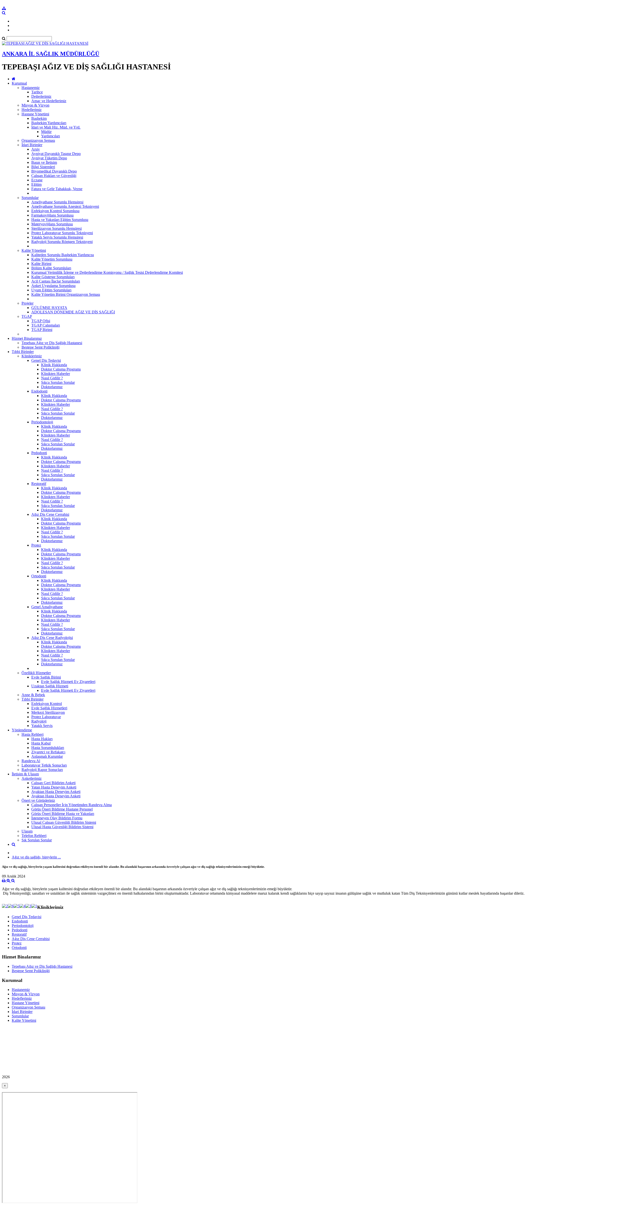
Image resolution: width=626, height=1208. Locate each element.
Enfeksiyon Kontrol (46, 704)
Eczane (37, 180)
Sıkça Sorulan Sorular (58, 382)
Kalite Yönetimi (34, 250)
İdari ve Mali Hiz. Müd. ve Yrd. (55, 127)
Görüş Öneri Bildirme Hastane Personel (62, 809)
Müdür (46, 132)
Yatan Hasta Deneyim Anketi (53, 787)
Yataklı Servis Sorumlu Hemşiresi (57, 237)
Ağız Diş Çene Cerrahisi (50, 514)
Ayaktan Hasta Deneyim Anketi (55, 792)
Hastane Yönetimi (35, 114)
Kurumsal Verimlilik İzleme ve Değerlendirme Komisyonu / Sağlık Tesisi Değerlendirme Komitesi (107, 272)
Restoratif (38, 484)
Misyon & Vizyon (35, 105)
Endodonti (39, 391)
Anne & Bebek (33, 695)
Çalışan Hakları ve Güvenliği (53, 176)
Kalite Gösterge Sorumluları (53, 277)
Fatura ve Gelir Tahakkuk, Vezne (56, 189)
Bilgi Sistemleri (43, 167)
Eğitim (36, 184)
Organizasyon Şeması (38, 140)
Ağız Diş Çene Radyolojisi (52, 638)
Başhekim (39, 118)
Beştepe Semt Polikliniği (40, 347)
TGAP (27, 316)
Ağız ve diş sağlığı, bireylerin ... (36, 857)
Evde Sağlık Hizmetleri (49, 708)
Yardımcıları (50, 136)
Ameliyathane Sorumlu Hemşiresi (57, 202)
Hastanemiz (31, 88)
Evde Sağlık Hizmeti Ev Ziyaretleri (68, 682)
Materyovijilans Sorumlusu (52, 224)
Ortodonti (38, 576)
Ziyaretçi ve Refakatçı (48, 752)
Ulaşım (27, 831)
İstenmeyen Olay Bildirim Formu (56, 818)
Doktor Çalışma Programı (61, 369)
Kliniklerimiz (32, 356)
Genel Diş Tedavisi (46, 360)
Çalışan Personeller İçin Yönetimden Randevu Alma (71, 805)
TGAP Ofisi (40, 321)
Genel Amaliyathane (47, 607)
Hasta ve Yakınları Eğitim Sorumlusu (59, 220)
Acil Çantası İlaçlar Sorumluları (55, 281)
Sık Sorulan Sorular (37, 840)
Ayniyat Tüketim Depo (49, 158)
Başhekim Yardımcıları (48, 123)
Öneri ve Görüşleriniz (38, 800)
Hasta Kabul (41, 743)
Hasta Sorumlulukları (47, 748)
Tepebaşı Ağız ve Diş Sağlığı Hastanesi (52, 343)
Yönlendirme (22, 730)
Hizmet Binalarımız (27, 338)
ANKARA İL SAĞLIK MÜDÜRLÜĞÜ (50, 54)
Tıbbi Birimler (23, 352)
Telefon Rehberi (34, 836)
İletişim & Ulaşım (25, 774)
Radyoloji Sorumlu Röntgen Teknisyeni (62, 242)
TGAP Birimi (41, 330)
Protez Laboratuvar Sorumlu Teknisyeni (62, 233)
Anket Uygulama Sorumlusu (53, 286)
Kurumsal (19, 83)
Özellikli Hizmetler (36, 673)
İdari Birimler (32, 145)
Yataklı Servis (42, 726)
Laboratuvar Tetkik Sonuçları (44, 765)
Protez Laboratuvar (46, 717)
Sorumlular (30, 198)
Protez (36, 545)
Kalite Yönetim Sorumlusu (51, 259)
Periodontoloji (42, 422)
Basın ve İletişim (44, 162)
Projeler (28, 303)
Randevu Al (31, 761)
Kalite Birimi (41, 264)
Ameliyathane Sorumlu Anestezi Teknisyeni (65, 206)
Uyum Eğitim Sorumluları (51, 290)
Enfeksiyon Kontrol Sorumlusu (55, 211)
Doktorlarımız (52, 387)
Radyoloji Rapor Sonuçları (42, 770)
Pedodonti (39, 453)
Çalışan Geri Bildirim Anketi (53, 783)
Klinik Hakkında (54, 365)
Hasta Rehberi (33, 734)
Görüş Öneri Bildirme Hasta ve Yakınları (62, 814)
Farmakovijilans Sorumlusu (52, 215)
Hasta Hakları (42, 739)
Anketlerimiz (32, 778)
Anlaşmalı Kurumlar (47, 756)
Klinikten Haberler (55, 374)
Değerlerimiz (41, 96)
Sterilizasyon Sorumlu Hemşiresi (56, 228)
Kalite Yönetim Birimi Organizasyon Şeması (65, 294)
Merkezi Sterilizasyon (48, 712)
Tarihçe (37, 92)
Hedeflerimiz (32, 110)
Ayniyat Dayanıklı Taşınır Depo (56, 154)
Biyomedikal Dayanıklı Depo (54, 171)
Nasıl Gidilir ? (52, 378)
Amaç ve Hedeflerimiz (48, 101)
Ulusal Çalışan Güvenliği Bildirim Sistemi (63, 822)
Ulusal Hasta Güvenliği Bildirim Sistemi (62, 827)
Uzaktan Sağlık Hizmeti (49, 686)
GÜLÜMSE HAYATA (49, 308)
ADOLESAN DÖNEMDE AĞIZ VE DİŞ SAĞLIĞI (73, 312)
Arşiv (35, 149)
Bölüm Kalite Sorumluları (51, 268)
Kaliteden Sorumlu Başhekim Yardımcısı (62, 255)
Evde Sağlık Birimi (46, 677)
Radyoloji (38, 721)
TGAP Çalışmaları (45, 325)
